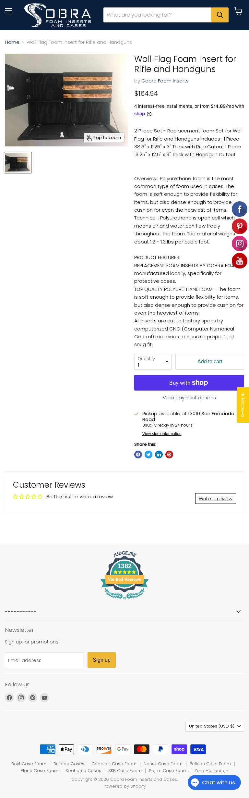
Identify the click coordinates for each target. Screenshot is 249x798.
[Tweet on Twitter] (148, 454)
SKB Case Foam (125, 770)
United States (211, 726)
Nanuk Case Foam (163, 764)
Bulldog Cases (68, 764)
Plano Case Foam (39, 770)
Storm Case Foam (168, 770)
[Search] (220, 14)
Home (12, 42)
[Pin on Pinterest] (169, 454)
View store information (162, 433)
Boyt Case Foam (28, 764)
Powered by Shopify (124, 786)
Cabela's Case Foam (113, 764)
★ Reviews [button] (243, 405)
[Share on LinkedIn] (159, 454)
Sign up (102, 660)
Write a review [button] (215, 498)
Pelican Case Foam (210, 764)
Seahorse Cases (83, 770)
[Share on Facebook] (138, 454)
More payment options (189, 397)
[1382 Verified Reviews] (124, 600)
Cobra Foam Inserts (165, 80)
